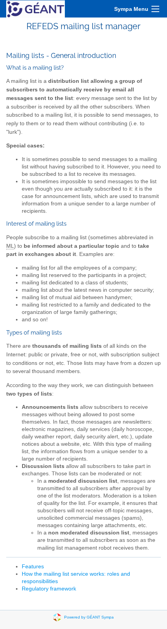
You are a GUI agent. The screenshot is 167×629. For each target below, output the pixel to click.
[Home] (35, 9)
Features (33, 566)
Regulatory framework (49, 589)
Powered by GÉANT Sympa (89, 617)
